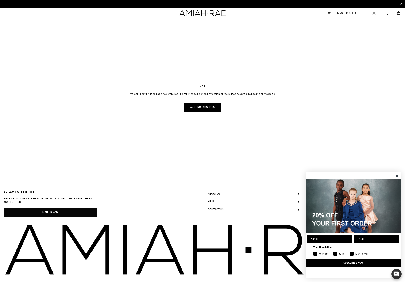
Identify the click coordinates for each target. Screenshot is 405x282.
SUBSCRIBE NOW (353, 262)
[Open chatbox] (397, 274)
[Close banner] (401, 3)
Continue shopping (202, 106)
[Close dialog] (397, 176)
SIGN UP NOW (50, 212)
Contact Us (216, 209)
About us (214, 193)
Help (211, 201)
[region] (202, 4)
